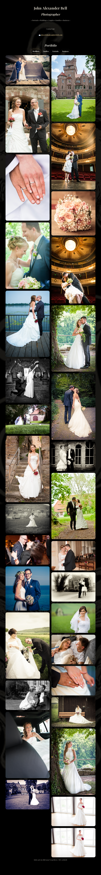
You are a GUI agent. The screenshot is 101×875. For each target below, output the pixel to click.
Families (46, 51)
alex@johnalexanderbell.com (51, 35)
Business (65, 51)
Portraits (55, 51)
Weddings (35, 51)
